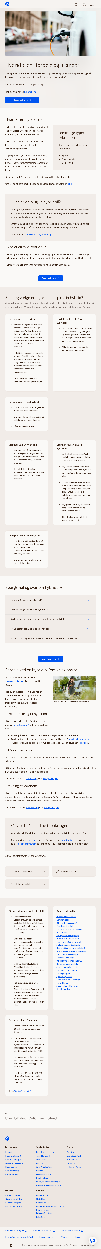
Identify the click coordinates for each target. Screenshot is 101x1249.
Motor (42, 1118)
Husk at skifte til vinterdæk (68, 938)
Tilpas (77, 1237)
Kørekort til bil (62, 920)
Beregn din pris (21, 100)
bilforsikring (30, 91)
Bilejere (52, 1118)
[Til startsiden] (7, 4)
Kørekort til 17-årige (65, 957)
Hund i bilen (61, 932)
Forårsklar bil (62, 983)
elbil (70, 183)
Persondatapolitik (47, 1237)
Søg (76, 5)
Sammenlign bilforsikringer (68, 986)
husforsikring (32, 807)
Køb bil (32, 1118)
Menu (92, 5)
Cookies (65, 1237)
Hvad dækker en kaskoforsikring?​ (71, 951)
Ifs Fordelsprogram (26, 843)
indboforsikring (68, 840)
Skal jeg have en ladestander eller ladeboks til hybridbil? (39, 619)
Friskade (83, 742)
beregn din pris (50, 778)
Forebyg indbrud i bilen (66, 970)
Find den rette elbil (64, 926)
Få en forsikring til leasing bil (68, 979)
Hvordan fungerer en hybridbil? (26, 600)
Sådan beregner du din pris (68, 945)
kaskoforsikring (21, 724)
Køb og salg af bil (63, 973)
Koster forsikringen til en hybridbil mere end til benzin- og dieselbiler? (45, 638)
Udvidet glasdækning (78, 739)
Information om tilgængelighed (19, 1237)
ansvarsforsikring (14, 681)
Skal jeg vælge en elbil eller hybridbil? (29, 609)
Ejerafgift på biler (64, 976)
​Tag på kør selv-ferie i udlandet (69, 929)
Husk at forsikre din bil (66, 916)
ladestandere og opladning (38, 234)
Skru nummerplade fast (66, 967)
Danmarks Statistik (22, 1091)
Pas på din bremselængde (67, 954)
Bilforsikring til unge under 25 (69, 961)
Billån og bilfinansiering (66, 923)
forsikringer (32, 840)
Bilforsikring (20, 1118)
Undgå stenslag (63, 989)
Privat (9, 1118)
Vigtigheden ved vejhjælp (67, 935)
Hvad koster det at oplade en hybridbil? (30, 628)
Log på (84, 5)
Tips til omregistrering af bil (68, 942)
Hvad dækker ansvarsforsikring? (70, 948)
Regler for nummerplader (67, 964)
